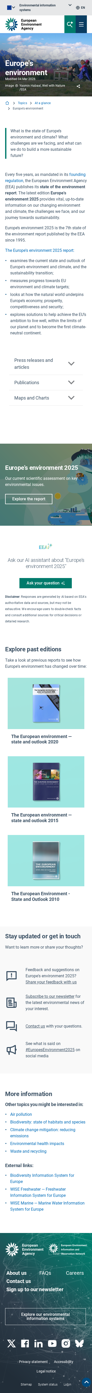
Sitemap (26, 1384)
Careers (75, 1273)
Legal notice (46, 1371)
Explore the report (28, 498)
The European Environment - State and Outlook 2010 (40, 896)
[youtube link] (52, 1343)
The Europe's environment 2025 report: (39, 250)
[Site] (31, 24)
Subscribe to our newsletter (50, 996)
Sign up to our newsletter (34, 1289)
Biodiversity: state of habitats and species (47, 1122)
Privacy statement (33, 1362)
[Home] (7, 103)
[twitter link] (11, 1343)
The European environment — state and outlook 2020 (41, 739)
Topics (22, 103)
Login (67, 1384)
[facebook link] (25, 1343)
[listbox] (45, 7)
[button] (46, 364)
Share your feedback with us (51, 982)
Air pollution (21, 1114)
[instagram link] (66, 1343)
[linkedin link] (39, 1343)
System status (47, 1384)
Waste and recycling (28, 1151)
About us (16, 1273)
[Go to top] (86, 1382)
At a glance (43, 103)
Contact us (35, 1026)
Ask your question (43, 583)
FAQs (45, 1273)
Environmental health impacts (37, 1143)
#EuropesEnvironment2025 (50, 1049)
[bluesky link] (80, 1343)
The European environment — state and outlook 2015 (41, 817)
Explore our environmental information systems (45, 1316)
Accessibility (63, 1362)
